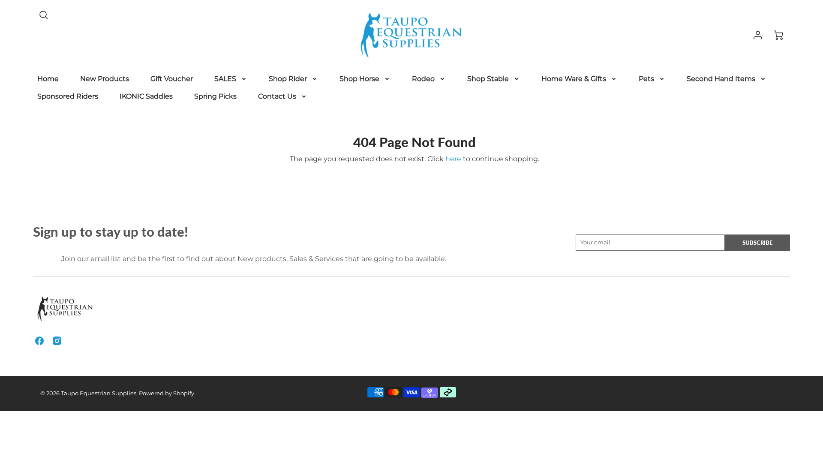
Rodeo (423, 79)
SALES (225, 79)
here (453, 159)
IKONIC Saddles (146, 96)
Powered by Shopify (166, 393)
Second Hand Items (721, 79)
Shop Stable (488, 79)
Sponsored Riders (67, 96)
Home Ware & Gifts (573, 79)
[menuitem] (48, 79)
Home (48, 79)
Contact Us (277, 96)
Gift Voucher (171, 79)
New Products (104, 79)
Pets (646, 79)
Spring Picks (215, 96)
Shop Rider (288, 79)
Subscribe (757, 242)
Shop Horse (359, 79)
